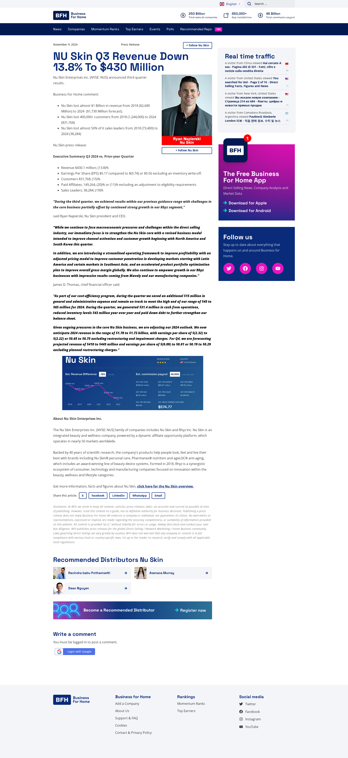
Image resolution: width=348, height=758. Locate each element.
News (57, 29)
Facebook (98, 495)
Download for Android (250, 211)
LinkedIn (118, 495)
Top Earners (134, 29)
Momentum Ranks (105, 29)
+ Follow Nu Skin (197, 45)
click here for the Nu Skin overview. (165, 486)
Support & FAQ (126, 718)
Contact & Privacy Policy (133, 732)
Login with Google (79, 651)
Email (158, 495)
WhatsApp (140, 495)
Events (155, 29)
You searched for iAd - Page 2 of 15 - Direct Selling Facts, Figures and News (251, 101)
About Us (122, 711)
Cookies (121, 725)
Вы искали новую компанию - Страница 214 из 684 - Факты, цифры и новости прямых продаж (253, 120)
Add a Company (127, 703)
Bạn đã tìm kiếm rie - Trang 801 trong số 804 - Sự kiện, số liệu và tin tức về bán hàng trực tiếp (254, 69)
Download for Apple (248, 203)
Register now (193, 610)
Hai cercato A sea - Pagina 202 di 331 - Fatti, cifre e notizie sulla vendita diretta (253, 86)
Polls (170, 29)
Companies (76, 29)
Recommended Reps (196, 29)
